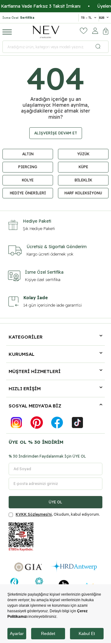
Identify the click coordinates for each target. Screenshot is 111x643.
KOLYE (28, 180)
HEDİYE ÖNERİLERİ (28, 193)
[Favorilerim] (83, 31)
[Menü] (7, 31)
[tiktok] (77, 422)
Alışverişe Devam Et (55, 133)
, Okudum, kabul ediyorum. (58, 514)
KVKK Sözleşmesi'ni (34, 514)
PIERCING (27, 167)
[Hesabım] (95, 31)
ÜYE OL (55, 502)
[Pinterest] (36, 422)
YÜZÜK (83, 154)
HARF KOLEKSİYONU (83, 193)
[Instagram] (16, 422)
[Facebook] (57, 422)
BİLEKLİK (83, 180)
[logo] (46, 32)
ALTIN (28, 154)
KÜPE (83, 167)
